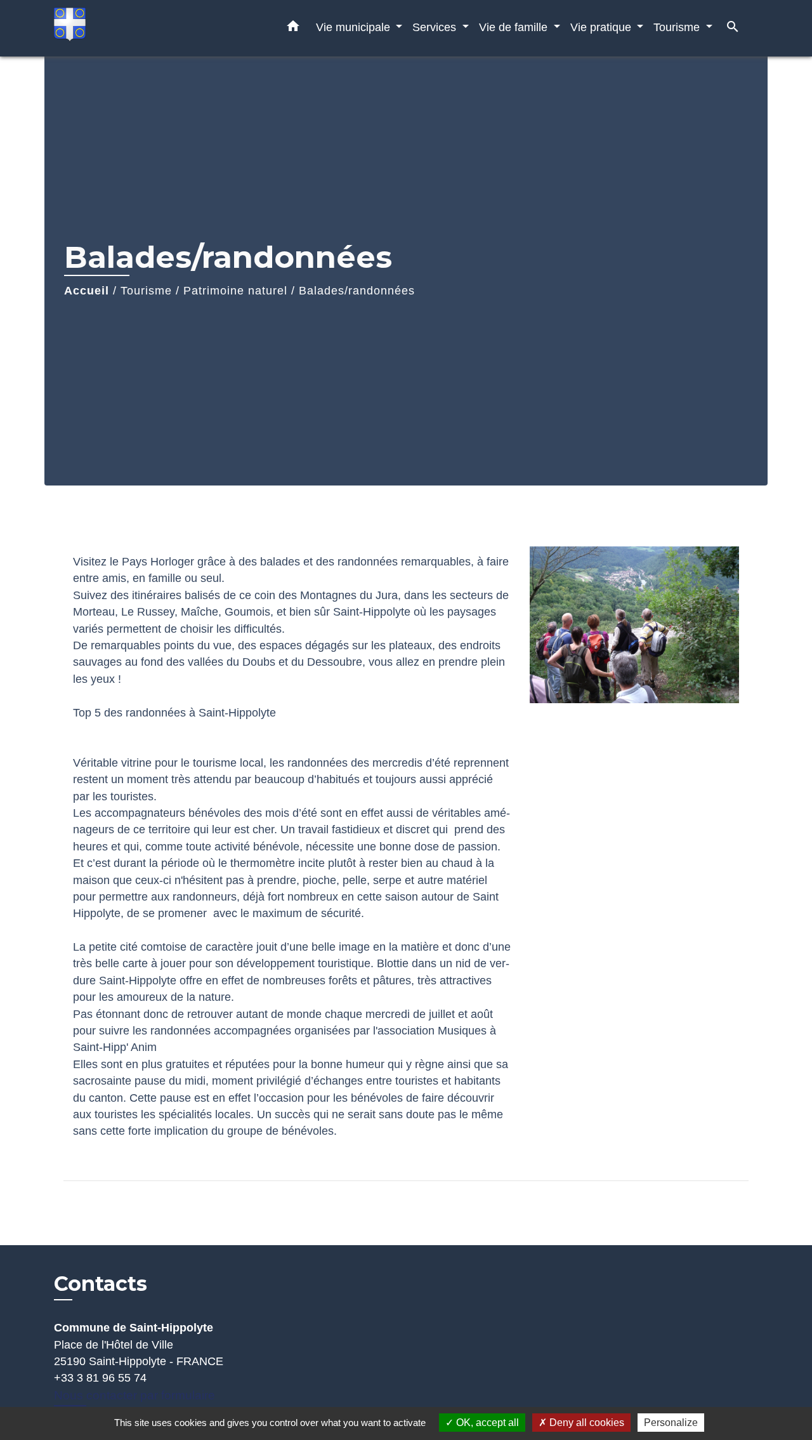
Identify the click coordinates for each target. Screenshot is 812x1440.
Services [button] (435, 27)
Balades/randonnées (357, 290)
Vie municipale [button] (354, 27)
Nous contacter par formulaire (134, 1395)
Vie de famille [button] (515, 27)
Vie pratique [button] (602, 27)
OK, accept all (486, 1422)
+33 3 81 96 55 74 (100, 1377)
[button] (293, 28)
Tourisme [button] (678, 27)
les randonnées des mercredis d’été (360, 762)
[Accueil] (133, 28)
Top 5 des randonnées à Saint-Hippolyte (174, 712)
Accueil (86, 290)
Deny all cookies (585, 1422)
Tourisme (146, 290)
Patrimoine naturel (235, 290)
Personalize (671, 1422)
